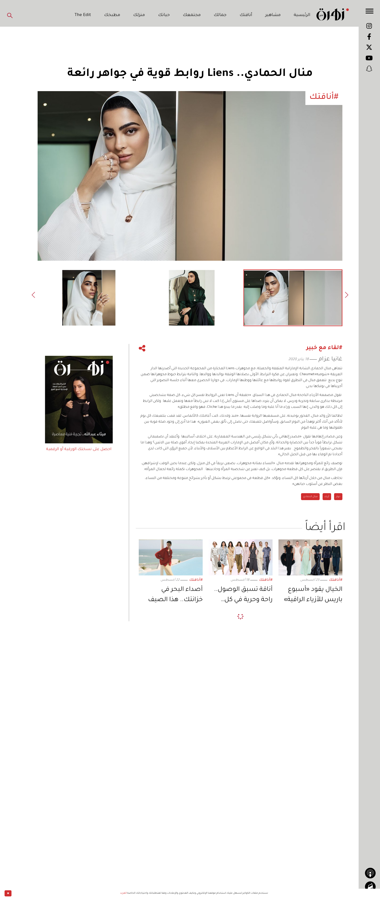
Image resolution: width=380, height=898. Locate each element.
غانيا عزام (330, 359)
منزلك (139, 15)
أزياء (327, 496)
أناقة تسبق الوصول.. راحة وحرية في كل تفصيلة (243, 595)
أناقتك (246, 15)
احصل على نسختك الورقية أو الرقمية (78, 449)
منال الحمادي (310, 496)
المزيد (123, 893)
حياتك (164, 15)
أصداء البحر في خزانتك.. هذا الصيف (175, 595)
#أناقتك (335, 580)
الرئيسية (302, 15)
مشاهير (273, 15)
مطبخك (112, 15)
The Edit (82, 15)
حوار (338, 496)
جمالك (220, 15)
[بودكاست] (370, 873)
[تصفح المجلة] (370, 886)
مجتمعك (192, 15)
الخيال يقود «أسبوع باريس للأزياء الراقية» (313, 595)
